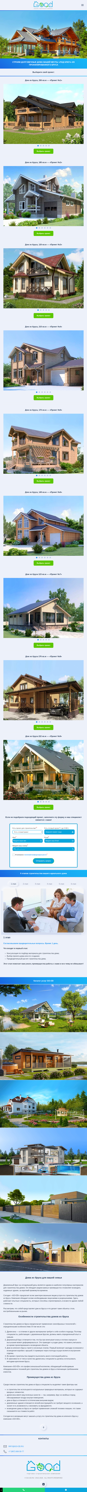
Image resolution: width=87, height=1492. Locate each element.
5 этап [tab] (61, 884)
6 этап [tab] (73, 884)
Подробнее (43, 1011)
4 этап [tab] (49, 884)
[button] (82, 5)
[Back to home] (43, 5)
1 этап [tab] (13, 884)
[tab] (38, 145)
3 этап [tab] (37, 884)
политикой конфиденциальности (35, 855)
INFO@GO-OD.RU (16, 1446)
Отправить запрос (43, 861)
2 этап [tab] (25, 884)
